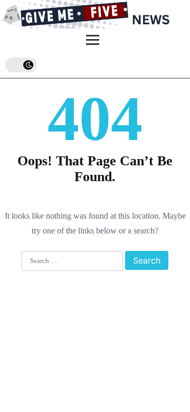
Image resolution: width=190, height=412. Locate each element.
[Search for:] (72, 261)
